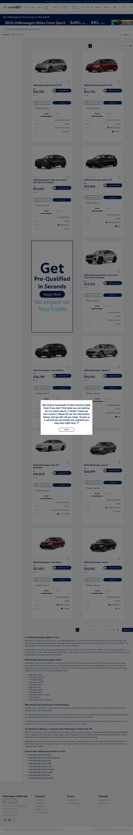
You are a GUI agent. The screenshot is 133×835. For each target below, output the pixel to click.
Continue (66, 429)
